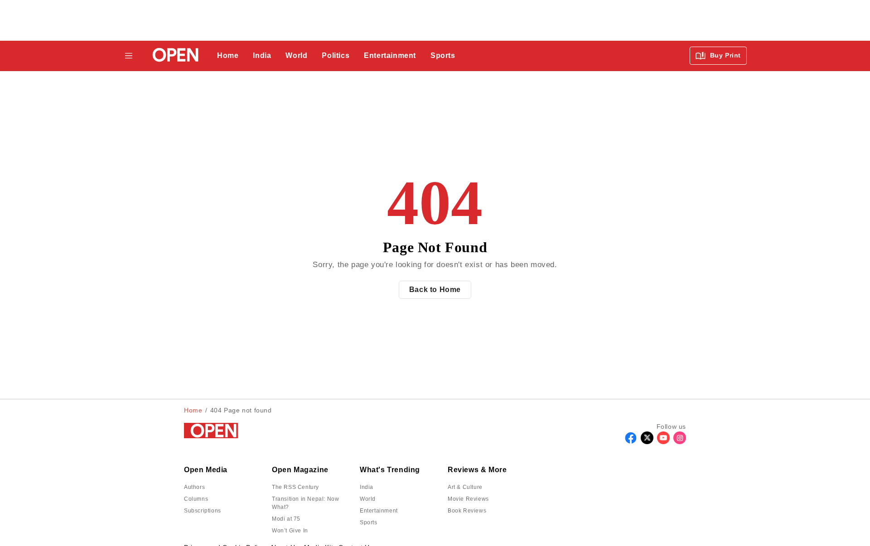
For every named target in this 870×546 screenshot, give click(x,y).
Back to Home (435, 289)
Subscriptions (202, 511)
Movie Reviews (468, 499)
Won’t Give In (290, 530)
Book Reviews (467, 511)
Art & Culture (465, 487)
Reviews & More (477, 470)
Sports (442, 55)
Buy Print (724, 55)
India (262, 55)
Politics (335, 55)
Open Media (205, 470)
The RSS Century (295, 487)
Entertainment (390, 55)
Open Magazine (300, 470)
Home (227, 55)
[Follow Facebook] (630, 441)
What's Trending (390, 470)
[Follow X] (647, 441)
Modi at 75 (286, 519)
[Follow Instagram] (679, 441)
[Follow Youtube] (663, 441)
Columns (196, 499)
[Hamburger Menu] (128, 55)
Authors (194, 487)
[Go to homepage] (173, 56)
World (296, 55)
